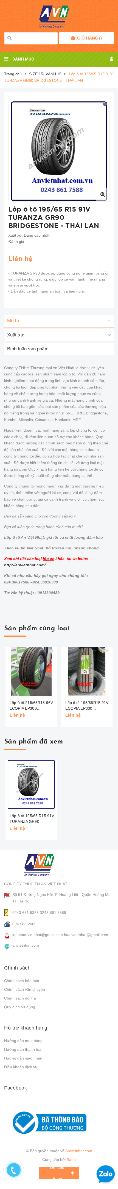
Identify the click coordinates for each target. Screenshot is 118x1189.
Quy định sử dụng (19, 1007)
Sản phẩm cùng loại (36, 628)
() (89, 38)
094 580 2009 (24, 924)
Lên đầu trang (57, 1173)
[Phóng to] (102, 194)
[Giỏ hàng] (73, 38)
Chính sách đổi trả (20, 998)
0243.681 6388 (25, 912)
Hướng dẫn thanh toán (24, 1049)
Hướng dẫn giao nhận (23, 1058)
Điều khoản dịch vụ (20, 1067)
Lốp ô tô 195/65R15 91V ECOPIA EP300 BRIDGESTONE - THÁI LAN (87, 705)
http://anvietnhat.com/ (25, 565)
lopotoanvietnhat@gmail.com (37, 934)
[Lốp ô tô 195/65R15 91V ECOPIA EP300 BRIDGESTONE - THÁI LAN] (87, 671)
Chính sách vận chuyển (24, 989)
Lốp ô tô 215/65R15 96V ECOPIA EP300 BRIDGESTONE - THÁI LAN (31, 705)
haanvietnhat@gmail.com (86, 934)
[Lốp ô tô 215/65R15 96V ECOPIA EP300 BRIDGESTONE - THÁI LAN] (31, 671)
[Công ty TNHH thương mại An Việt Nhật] (44, 865)
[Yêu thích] (105, 105)
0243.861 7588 (53, 912)
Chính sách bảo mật (21, 981)
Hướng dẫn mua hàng (23, 1041)
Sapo (71, 1159)
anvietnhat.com (25, 945)
